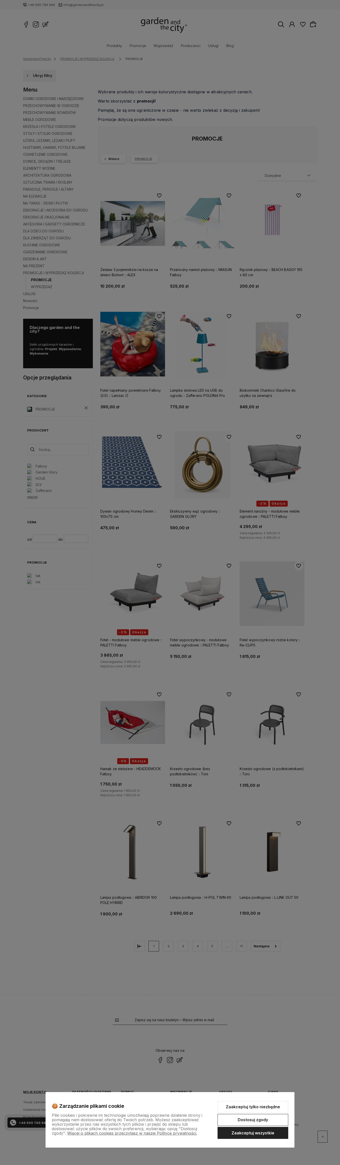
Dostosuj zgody (253, 1119)
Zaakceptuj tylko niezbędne (253, 1106)
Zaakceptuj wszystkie (252, 1132)
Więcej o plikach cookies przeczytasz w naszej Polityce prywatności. (132, 1133)
